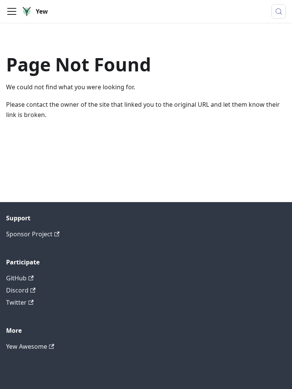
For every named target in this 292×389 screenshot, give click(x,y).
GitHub (16, 278)
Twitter (16, 302)
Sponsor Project (29, 234)
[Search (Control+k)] (278, 11)
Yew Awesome (26, 346)
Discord (17, 290)
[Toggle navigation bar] (11, 11)
